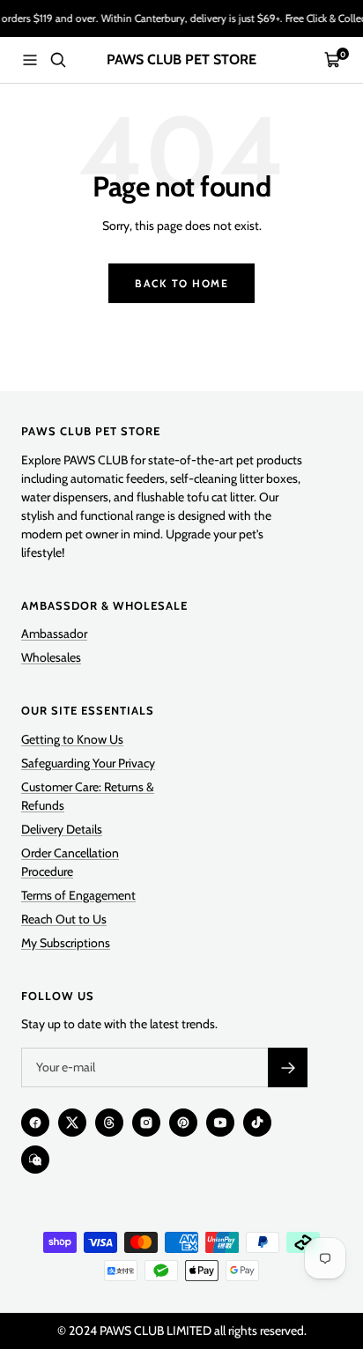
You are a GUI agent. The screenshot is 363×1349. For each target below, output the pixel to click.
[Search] (58, 60)
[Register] (287, 1067)
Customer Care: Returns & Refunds (87, 796)
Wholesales (51, 657)
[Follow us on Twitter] (72, 1122)
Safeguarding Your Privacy (88, 763)
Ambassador (54, 633)
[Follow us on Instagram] (146, 1122)
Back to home (181, 283)
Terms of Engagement (78, 895)
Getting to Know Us (72, 739)
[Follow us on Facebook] (35, 1122)
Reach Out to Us (64, 919)
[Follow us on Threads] (109, 1122)
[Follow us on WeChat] (35, 1159)
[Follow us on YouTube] (220, 1122)
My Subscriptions (65, 943)
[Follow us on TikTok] (257, 1122)
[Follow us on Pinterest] (183, 1122)
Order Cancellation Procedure (70, 862)
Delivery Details (61, 829)
